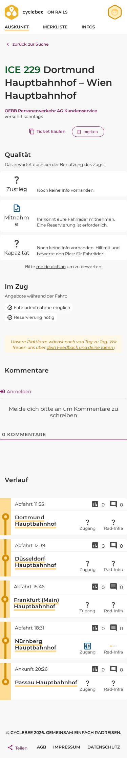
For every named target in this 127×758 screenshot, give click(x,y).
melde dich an (51, 266)
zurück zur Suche (31, 44)
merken (91, 131)
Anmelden (18, 391)
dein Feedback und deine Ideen (80, 347)
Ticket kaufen (51, 131)
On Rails (57, 12)
